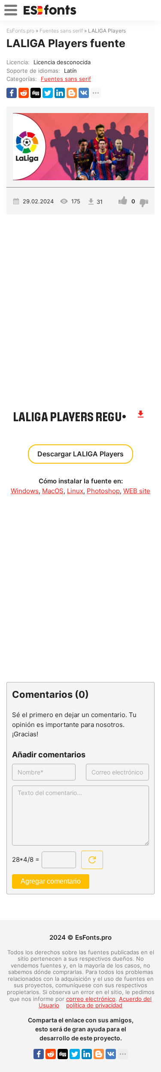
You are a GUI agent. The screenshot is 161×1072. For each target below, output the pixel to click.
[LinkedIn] (60, 93)
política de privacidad (94, 1005)
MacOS (53, 491)
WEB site (136, 491)
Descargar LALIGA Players (80, 454)
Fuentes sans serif (66, 78)
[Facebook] (11, 93)
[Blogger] (72, 93)
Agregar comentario (51, 881)
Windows (25, 491)
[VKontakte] (84, 93)
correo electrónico (90, 998)
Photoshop (103, 491)
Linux (75, 491)
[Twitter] (48, 93)
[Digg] (35, 93)
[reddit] (23, 93)
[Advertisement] (80, 307)
